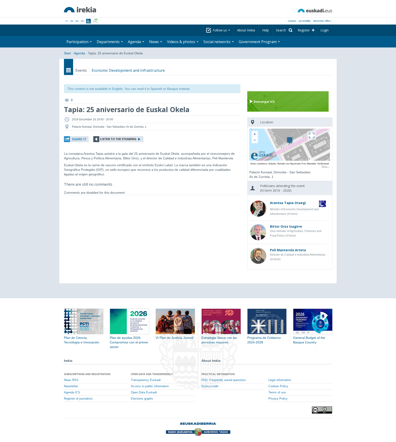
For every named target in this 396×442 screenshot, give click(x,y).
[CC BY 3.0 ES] (322, 410)
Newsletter (71, 386)
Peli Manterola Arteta (288, 250)
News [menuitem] (154, 41)
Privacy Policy (278, 398)
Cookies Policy (278, 386)
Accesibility (305, 20)
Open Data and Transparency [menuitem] (152, 374)
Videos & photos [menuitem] (181, 41)
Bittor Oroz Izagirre (286, 226)
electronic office (322, 20)
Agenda (79, 53)
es (71, 20)
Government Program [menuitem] (258, 41)
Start (67, 53)
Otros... (325, 166)
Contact (292, 20)
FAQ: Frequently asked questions (223, 380)
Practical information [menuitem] (218, 374)
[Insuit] (88, 21)
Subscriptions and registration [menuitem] (87, 374)
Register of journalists (78, 398)
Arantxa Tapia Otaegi (288, 203)
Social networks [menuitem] (217, 41)
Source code (209, 386)
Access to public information (150, 386)
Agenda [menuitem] (135, 41)
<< (66, 20)
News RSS (71, 380)
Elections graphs (142, 398)
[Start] (80, 9)
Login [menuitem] (324, 30)
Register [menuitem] (304, 30)
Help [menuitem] (265, 30)
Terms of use (277, 392)
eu (77, 20)
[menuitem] (283, 30)
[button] (76, 139)
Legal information (279, 380)
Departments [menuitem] (109, 41)
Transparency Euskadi (146, 380)
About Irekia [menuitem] (246, 30)
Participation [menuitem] (77, 41)
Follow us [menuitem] (220, 30)
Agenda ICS (72, 392)
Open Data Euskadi (144, 392)
